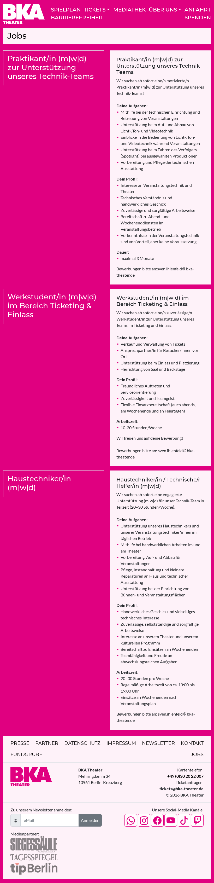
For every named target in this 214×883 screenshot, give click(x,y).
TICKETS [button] (94, 10)
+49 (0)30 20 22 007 (185, 776)
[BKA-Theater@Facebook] (157, 820)
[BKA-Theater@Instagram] (144, 820)
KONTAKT (192, 743)
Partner (46, 743)
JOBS (197, 754)
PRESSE (19, 743)
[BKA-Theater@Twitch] (197, 820)
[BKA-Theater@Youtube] (170, 820)
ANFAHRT (198, 10)
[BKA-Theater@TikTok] (184, 820)
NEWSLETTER (158, 743)
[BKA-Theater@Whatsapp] (130, 820)
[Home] (24, 14)
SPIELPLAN (66, 10)
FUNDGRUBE (26, 754)
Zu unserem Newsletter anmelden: (41, 809)
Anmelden (90, 820)
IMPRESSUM (121, 743)
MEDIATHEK (129, 10)
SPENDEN (198, 17)
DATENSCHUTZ (82, 743)
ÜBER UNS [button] (163, 10)
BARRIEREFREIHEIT (77, 17)
